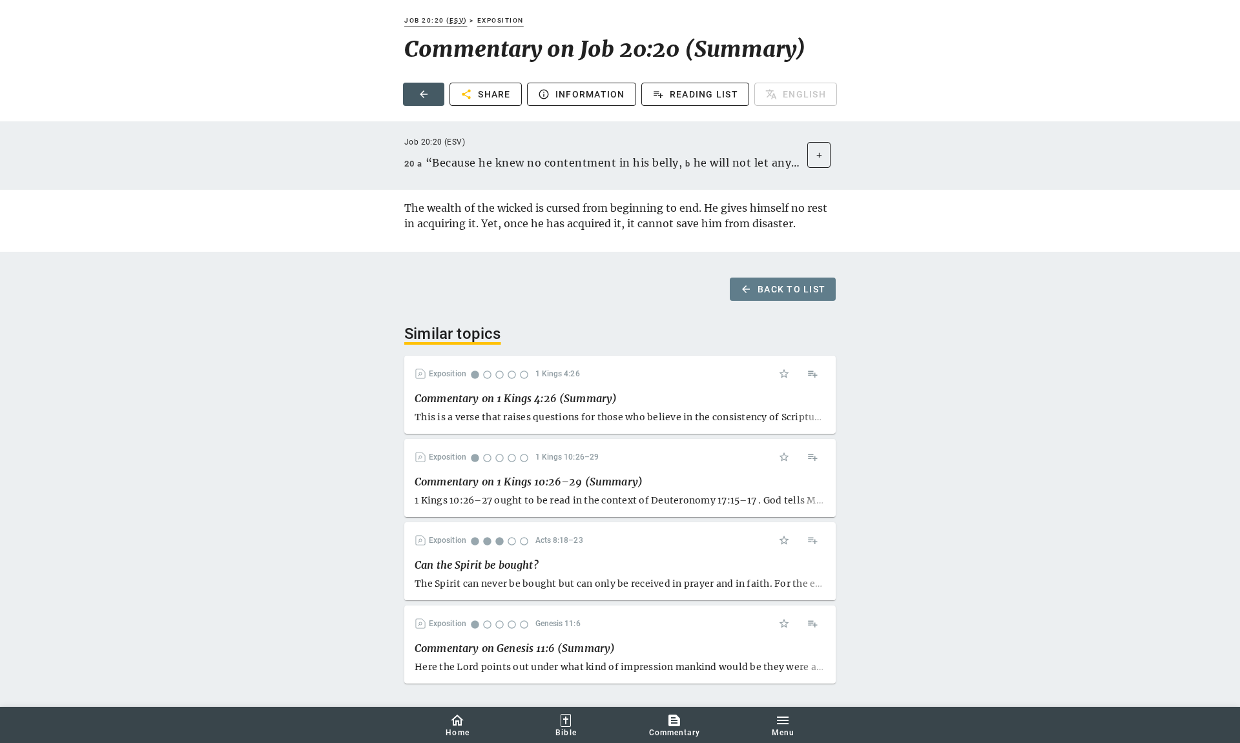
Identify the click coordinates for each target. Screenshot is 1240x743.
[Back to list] (423, 94)
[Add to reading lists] (812, 374)
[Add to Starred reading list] (784, 374)
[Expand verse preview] (819, 155)
